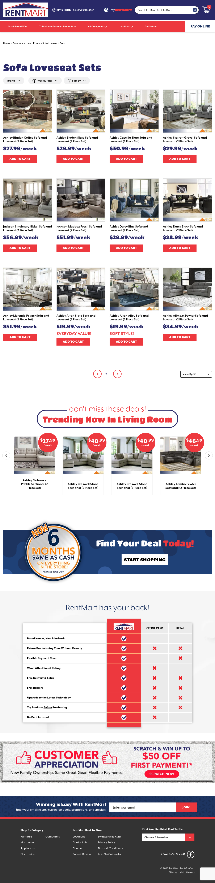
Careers (78, 848)
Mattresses (27, 842)
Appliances (28, 848)
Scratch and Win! (17, 26)
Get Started (151, 26)
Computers (53, 836)
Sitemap (173, 872)
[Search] (195, 10)
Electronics (27, 854)
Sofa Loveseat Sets (53, 43)
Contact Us (80, 842)
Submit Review (82, 854)
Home (6, 43)
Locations (124, 26)
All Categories (96, 26)
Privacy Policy (106, 842)
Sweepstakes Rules (110, 836)
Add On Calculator (110, 854)
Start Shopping (145, 560)
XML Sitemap (187, 872)
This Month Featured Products (56, 26)
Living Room (33, 43)
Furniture (18, 43)
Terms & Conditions (110, 848)
